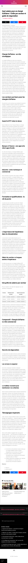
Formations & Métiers (8, 18)
